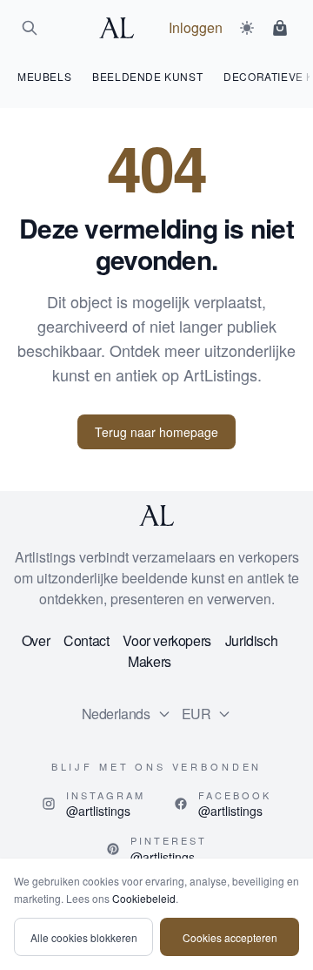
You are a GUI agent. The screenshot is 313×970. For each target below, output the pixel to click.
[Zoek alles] (29, 28)
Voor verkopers (166, 640)
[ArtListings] (156, 515)
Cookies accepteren (230, 937)
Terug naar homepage (156, 432)
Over (36, 640)
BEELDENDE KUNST (147, 76)
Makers (149, 661)
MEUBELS (44, 76)
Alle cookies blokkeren (83, 937)
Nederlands (116, 714)
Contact (86, 640)
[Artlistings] (121, 27)
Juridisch (251, 640)
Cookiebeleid (144, 898)
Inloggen (196, 27)
